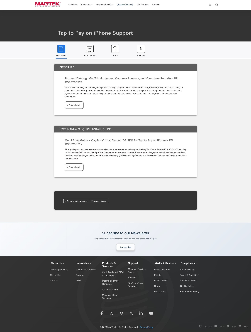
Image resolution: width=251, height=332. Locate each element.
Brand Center (160, 280)
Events (157, 275)
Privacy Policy (187, 269)
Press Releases (162, 269)
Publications (160, 291)
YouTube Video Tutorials (135, 285)
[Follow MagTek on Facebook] (101, 313)
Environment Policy (189, 291)
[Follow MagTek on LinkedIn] (141, 313)
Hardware (86, 5)
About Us (56, 263)
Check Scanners (110, 289)
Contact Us (55, 275)
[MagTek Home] (49, 3)
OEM (78, 280)
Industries (72, 5)
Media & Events (164, 263)
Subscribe (125, 247)
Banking (80, 275)
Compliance (188, 263)
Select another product (77, 201)
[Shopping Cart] (210, 5)
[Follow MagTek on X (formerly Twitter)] (131, 313)
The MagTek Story (59, 269)
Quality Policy (187, 286)
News (157, 286)
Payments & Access (86, 269)
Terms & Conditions (189, 275)
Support (155, 5)
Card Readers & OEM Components (113, 274)
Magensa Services (104, 5)
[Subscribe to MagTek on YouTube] (151, 313)
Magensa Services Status (137, 271)
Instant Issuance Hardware (110, 282)
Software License (188, 280)
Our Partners (142, 5)
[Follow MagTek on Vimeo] (121, 313)
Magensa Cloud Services (109, 296)
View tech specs (98, 201)
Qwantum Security (125, 5)
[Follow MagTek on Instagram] (111, 313)
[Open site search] (217, 5)
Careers (54, 280)
